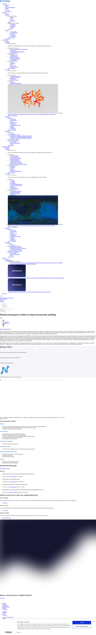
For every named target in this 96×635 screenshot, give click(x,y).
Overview (7, 13)
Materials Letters (12, 487)
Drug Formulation (14, 52)
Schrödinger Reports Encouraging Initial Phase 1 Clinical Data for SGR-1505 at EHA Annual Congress (29, 291)
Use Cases (7, 69)
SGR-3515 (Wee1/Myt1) (23, 264)
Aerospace (12, 181)
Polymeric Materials (14, 155)
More (18, 632)
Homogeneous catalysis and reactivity (18, 248)
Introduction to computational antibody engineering (21, 137)
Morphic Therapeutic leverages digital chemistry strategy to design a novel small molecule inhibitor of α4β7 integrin (31, 114)
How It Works (13, 141)
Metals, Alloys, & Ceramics (16, 163)
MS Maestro (13, 24)
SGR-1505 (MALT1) (36, 262)
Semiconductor (13, 187)
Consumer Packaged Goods (16, 161)
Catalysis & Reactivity (15, 160)
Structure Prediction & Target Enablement (19, 49)
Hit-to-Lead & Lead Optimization (17, 51)
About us (7, 5)
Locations (7, 9)
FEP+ (11, 19)
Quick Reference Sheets (15, 125)
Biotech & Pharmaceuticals (16, 184)
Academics (12, 82)
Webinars (12, 127)
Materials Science (6, 146)
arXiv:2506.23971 (13, 481)
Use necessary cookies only (81, 626)
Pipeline (4, 258)
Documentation (13, 31)
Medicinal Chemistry (14, 77)
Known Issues (13, 36)
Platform (4, 12)
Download (7, 39)
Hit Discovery (13, 50)
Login (4, 617)
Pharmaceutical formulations (16, 247)
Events (11, 121)
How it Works (13, 253)
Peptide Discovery (14, 56)
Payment (2, 299)
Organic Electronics (14, 157)
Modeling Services (14, 67)
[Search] (1, 311)
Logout (5, 299)
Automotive (12, 183)
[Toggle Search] (1, 296)
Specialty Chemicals (14, 188)
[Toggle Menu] (5, 306)
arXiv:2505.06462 (13, 476)
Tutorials (12, 126)
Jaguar (11, 28)
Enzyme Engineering (14, 57)
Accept (81, 622)
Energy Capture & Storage (15, 158)
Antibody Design (14, 55)
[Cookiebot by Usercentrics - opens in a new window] (8, 632)
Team (6, 6)
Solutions (7, 42)
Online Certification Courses (14, 134)
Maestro (12, 17)
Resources (7, 116)
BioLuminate (13, 65)
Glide (11, 18)
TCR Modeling (13, 60)
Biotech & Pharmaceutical (15, 83)
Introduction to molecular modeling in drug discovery (21, 135)
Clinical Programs (9, 260)
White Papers (13, 128)
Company (5, 3)
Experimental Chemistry (15, 192)
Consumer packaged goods (16, 249)
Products (7, 14)
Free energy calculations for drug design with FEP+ (21, 138)
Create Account (9, 617)
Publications (12, 123)
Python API (12, 35)
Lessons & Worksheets (15, 143)
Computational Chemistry (15, 76)
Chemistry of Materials (13, 492)
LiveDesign (12, 20)
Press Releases (8, 11)
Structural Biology (14, 79)
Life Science (5, 40)
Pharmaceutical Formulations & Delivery (18, 164)
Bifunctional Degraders (15, 58)
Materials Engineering (15, 193)
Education (7, 131)
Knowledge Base (14, 32)
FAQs (11, 144)
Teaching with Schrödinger (13, 252)
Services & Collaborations (15, 171)
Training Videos (13, 122)
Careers (6, 8)
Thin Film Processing (14, 159)
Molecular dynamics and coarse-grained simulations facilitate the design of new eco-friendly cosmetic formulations (31, 225)
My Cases (12, 34)
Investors (4, 293)
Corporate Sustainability (10, 7)
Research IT (12, 78)
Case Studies (13, 119)
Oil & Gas (12, 186)
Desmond (12, 26)
